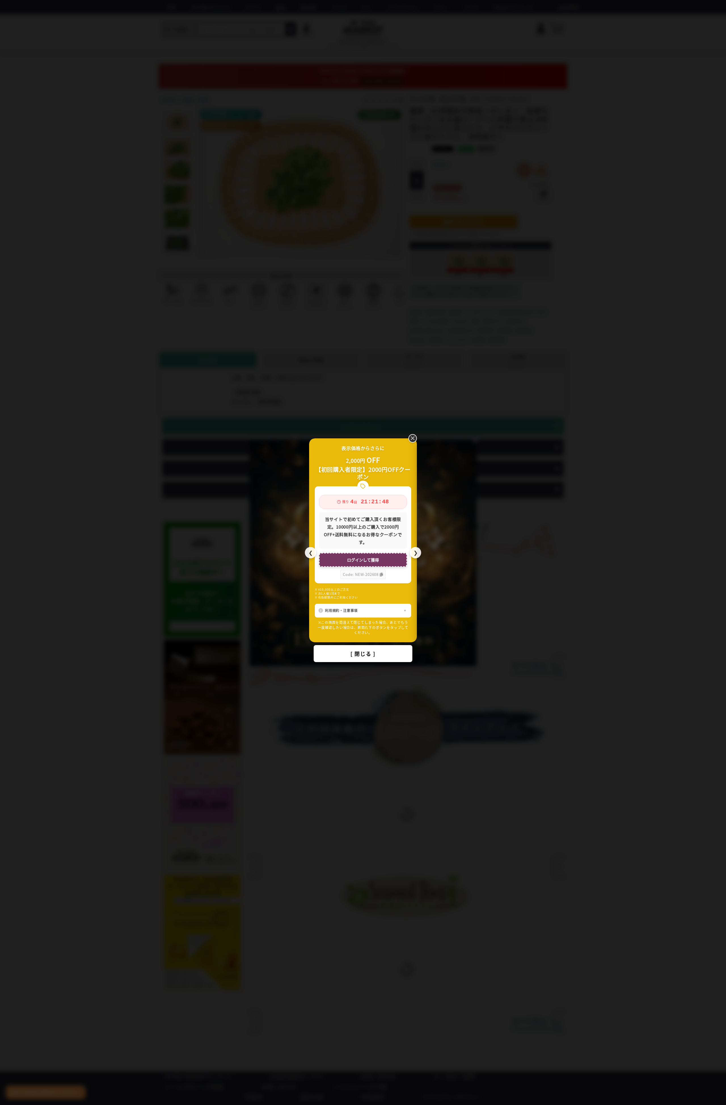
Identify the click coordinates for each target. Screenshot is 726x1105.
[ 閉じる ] (363, 653)
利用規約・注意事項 (341, 610)
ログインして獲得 (363, 560)
